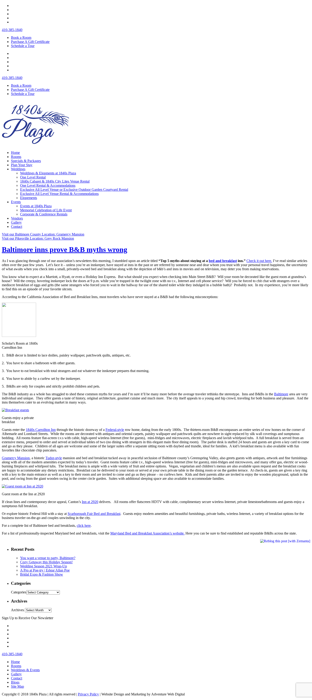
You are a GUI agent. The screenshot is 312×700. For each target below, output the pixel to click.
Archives (17, 610)
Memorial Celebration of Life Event (46, 210)
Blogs (15, 682)
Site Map (17, 686)
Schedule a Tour (22, 46)
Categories (18, 592)
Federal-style (115, 430)
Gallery (16, 222)
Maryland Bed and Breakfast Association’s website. (147, 533)
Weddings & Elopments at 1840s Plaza (48, 173)
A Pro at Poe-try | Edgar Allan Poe (45, 570)
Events (16, 202)
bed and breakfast (223, 261)
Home (15, 153)
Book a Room (21, 37)
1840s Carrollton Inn (41, 430)
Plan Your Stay (21, 165)
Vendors (17, 218)
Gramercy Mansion (16, 458)
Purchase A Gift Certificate (30, 42)
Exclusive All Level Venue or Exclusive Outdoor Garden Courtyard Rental (74, 189)
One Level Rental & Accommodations (47, 185)
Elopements (28, 198)
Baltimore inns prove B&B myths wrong (64, 249)
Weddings (18, 169)
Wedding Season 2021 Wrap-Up (43, 566)
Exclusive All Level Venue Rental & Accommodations (59, 194)
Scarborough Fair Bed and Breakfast (94, 514)
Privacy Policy (88, 694)
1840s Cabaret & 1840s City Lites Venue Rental (55, 181)
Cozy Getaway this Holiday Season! (46, 562)
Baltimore (281, 394)
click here (84, 525)
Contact (16, 226)
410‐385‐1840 (12, 30)
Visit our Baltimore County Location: (43, 234)
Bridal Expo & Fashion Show (41, 574)
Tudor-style (53, 458)
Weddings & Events (25, 670)
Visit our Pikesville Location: (38, 238)
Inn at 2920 (90, 502)
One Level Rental (33, 177)
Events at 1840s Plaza (36, 206)
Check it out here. (259, 261)
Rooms (16, 157)
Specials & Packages (26, 161)
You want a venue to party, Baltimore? (47, 558)
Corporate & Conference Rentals (43, 214)
